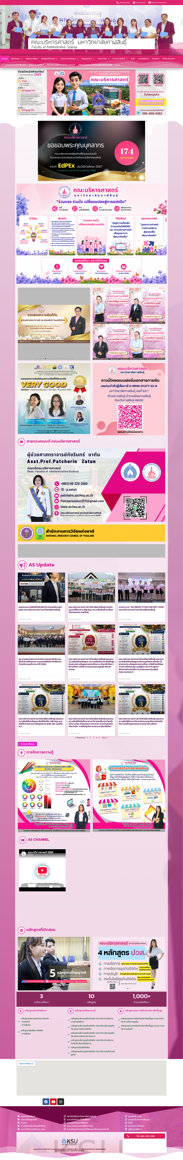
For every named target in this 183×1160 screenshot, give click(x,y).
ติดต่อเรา (155, 58)
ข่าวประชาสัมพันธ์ (118, 58)
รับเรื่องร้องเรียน (169, 58)
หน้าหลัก (5, 58)
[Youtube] (53, 1101)
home (117, 65)
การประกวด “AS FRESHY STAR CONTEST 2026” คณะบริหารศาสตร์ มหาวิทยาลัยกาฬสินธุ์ (141, 608)
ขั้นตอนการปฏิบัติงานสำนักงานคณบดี (61, 65)
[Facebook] (46, 1101)
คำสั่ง (133, 58)
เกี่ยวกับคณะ (15, 58)
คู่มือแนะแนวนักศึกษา (36, 65)
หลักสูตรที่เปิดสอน (48, 58)
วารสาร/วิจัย (102, 58)
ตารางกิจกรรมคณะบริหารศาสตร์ (14, 65)
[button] (38, 358)
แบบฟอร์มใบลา (143, 58)
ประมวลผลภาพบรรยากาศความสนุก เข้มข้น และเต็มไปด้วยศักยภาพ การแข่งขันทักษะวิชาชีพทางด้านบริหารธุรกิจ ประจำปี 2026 (39, 661)
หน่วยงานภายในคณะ (68, 58)
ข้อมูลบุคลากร (86, 58)
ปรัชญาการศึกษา (32, 58)
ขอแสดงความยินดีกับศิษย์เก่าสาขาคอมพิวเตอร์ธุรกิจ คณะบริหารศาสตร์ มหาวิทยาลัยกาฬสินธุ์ (40, 608)
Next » (105, 737)
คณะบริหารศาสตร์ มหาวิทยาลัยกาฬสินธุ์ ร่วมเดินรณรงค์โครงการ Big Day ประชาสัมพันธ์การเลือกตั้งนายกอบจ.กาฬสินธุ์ (91, 609)
